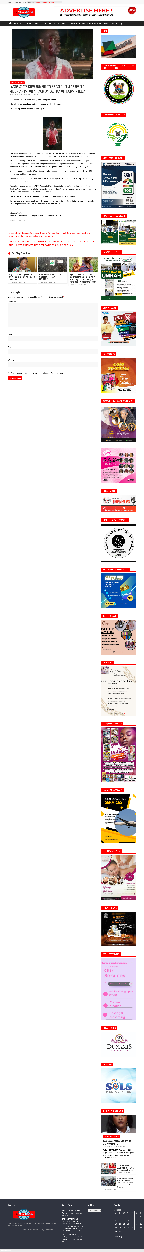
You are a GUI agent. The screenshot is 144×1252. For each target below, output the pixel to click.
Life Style (47, 23)
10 (124, 1220)
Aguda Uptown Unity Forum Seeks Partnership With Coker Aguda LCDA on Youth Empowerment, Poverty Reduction (125, 1182)
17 (124, 1224)
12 (132, 1220)
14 (141, 1220)
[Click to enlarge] (118, 856)
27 (136, 1228)
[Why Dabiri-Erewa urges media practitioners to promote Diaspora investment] (22, 258)
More (113, 23)
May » (121, 1237)
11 (128, 1220)
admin (25, 94)
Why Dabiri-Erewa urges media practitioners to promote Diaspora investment (22, 277)
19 (132, 1224)
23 (120, 1228)
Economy (28, 23)
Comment (12, 301)
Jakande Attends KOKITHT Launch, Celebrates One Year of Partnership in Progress (125, 1167)
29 (116, 1231)
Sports (37, 23)
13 (136, 1220)
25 (128, 1228)
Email (11, 347)
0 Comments (34, 94)
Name (11, 334)
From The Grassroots (17, 82)
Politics (17, 23)
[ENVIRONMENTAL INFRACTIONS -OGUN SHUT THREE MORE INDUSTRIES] (53, 258)
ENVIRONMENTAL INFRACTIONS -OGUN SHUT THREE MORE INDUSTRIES (51, 277)
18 (128, 1224)
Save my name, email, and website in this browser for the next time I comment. (42, 373)
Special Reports (60, 23)
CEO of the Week (94, 23)
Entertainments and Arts (111, 1136)
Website (11, 360)
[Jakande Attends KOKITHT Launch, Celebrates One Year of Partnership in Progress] (108, 1165)
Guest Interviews (77, 23)
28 (141, 1228)
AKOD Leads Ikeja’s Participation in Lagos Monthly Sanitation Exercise (72, 1237)
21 (141, 1224)
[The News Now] (10, 23)
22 (116, 1228)
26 (132, 1228)
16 (120, 1224)
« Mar (116, 1237)
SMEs (106, 23)
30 (120, 1231)
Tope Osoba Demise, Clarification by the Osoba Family (118, 1142)
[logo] (24, 1210)
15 (116, 1224)
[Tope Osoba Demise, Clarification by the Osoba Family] (118, 1116)
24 (124, 1228)
